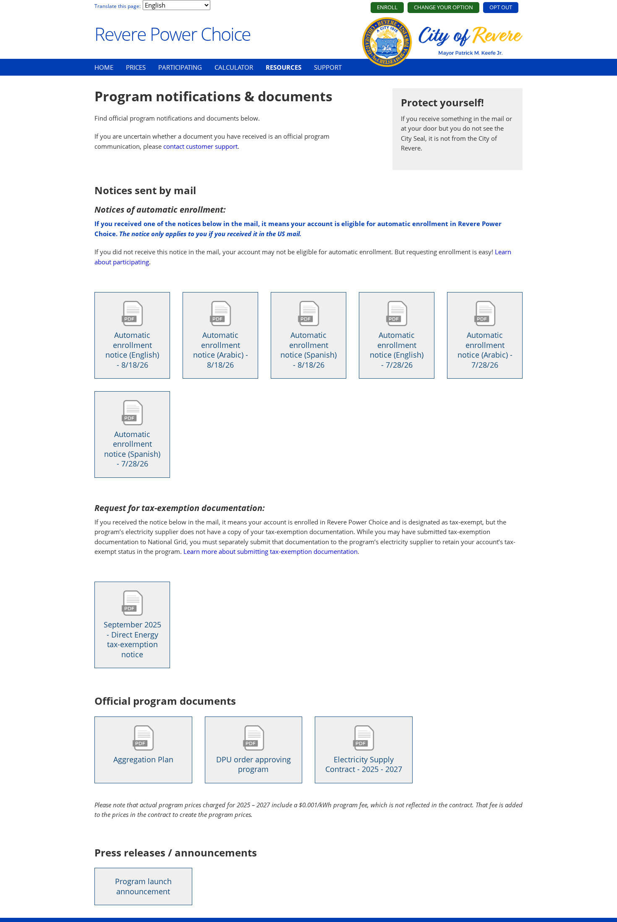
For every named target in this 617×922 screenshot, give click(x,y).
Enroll (387, 7)
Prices (136, 67)
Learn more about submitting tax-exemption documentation (270, 551)
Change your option (443, 7)
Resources (283, 67)
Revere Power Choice (172, 33)
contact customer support (200, 146)
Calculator (233, 67)
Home (103, 67)
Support (328, 67)
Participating (180, 67)
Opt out (500, 7)
